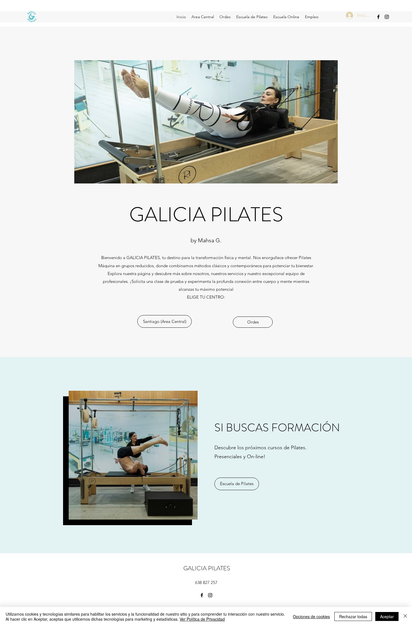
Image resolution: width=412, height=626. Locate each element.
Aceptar (387, 616)
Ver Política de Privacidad (202, 619)
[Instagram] (387, 17)
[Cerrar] (405, 616)
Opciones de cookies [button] (311, 616)
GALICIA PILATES (206, 568)
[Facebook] (378, 17)
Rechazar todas (353, 616)
